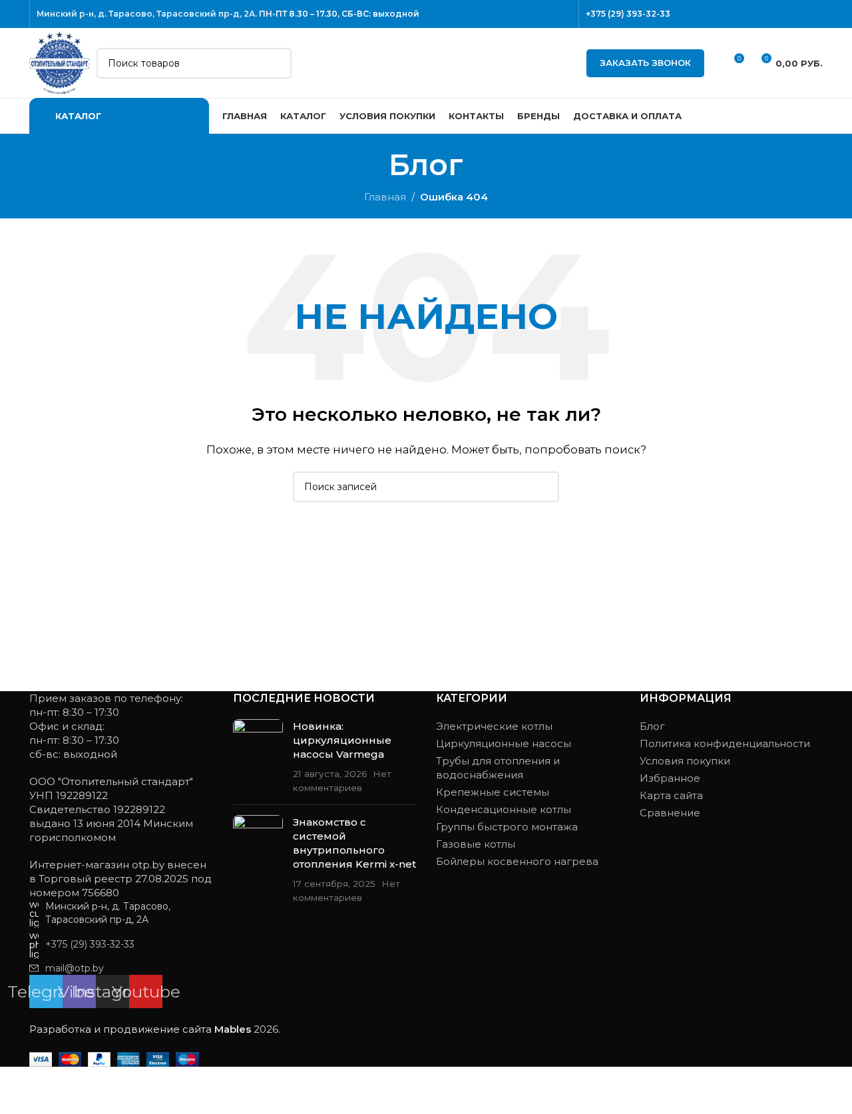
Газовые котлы (475, 844)
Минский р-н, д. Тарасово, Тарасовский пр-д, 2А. (147, 14)
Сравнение (670, 812)
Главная (385, 196)
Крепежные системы (492, 792)
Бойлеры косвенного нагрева (517, 861)
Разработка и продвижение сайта (140, 1029)
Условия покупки (685, 760)
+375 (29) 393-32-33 (628, 14)
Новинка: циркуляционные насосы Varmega (342, 740)
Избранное (670, 778)
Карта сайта (671, 795)
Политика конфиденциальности (725, 743)
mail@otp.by (74, 968)
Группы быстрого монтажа (507, 826)
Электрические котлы (494, 726)
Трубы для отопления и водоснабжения (498, 767)
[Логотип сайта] (59, 61)
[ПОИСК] (276, 63)
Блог (652, 726)
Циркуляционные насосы (503, 743)
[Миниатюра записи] (258, 756)
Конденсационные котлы (503, 809)
